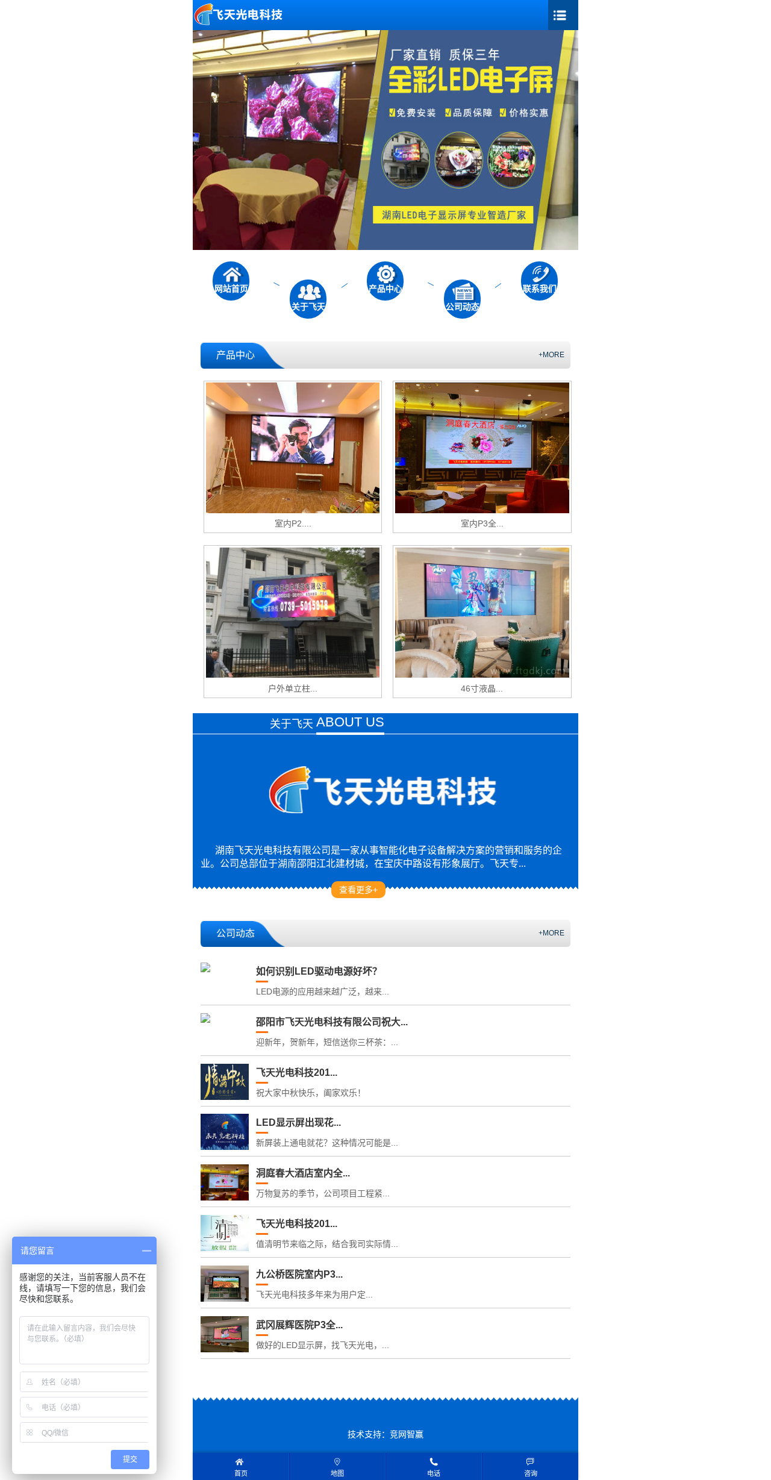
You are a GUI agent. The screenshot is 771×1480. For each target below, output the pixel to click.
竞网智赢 (406, 1434)
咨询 (530, 1473)
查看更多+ (358, 890)
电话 (433, 1473)
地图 (337, 1473)
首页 (241, 1473)
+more (551, 355)
